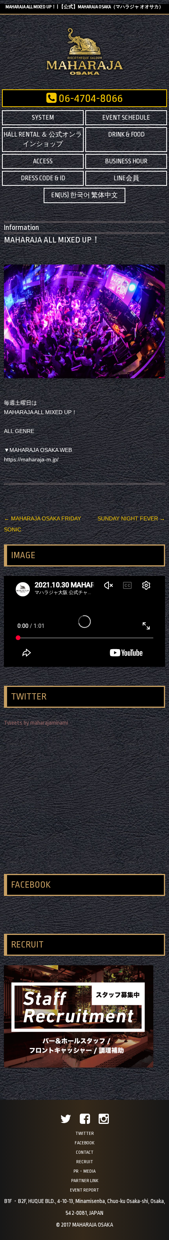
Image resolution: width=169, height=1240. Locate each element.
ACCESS (43, 161)
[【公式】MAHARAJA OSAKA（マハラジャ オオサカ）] (85, 75)
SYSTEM (43, 117)
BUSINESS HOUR (126, 161)
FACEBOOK (84, 1143)
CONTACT (85, 1152)
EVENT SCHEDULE (126, 117)
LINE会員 (126, 178)
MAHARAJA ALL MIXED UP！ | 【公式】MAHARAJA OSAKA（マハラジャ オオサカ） (84, 6)
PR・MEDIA (84, 1171)
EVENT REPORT (84, 1190)
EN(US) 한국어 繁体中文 (84, 195)
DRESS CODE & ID (43, 178)
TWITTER (84, 1133)
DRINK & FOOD (126, 134)
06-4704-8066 (90, 98)
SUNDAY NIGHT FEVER (131, 518)
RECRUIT (84, 1161)
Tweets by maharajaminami (36, 723)
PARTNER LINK (84, 1180)
